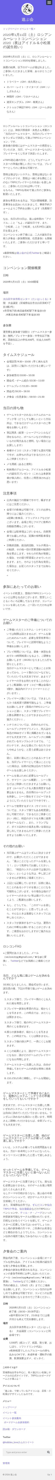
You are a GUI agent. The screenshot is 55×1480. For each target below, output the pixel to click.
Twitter (14, 960)
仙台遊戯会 (25, 1208)
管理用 (6, 1463)
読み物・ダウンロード (14, 1429)
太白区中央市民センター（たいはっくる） (26, 298)
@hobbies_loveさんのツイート (18, 1442)
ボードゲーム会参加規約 (16, 1422)
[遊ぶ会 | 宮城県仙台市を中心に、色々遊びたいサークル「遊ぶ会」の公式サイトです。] (27, 9)
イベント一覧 (26, 28)
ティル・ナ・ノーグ (31, 1212)
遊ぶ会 (28, 19)
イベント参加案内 (12, 1418)
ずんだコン (38, 1204)
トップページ (10, 28)
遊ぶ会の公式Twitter (28, 252)
